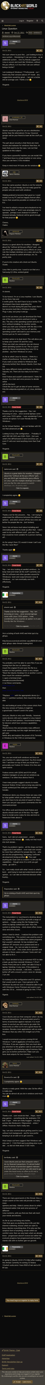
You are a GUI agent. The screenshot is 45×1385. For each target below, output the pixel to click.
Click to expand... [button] (22, 488)
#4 (41, 241)
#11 (40, 659)
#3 (41, 181)
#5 (41, 288)
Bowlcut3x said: (10, 1077)
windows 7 (37, 33)
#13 (40, 833)
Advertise (6, 1358)
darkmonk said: (10, 469)
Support (5, 1365)
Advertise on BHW (22, 100)
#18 (40, 1194)
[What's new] (37, 21)
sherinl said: (8, 607)
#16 (40, 1072)
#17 (40, 1112)
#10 (40, 602)
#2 (41, 126)
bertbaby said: (9, 1157)
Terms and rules (8, 1368)
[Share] (37, 50)
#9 (41, 565)
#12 (40, 753)
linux (30, 33)
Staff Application (8, 1355)
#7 (41, 464)
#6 (41, 407)
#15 (40, 1013)
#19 (40, 1256)
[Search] (42, 21)
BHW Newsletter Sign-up (12, 1362)
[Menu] (2, 21)
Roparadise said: (10, 889)
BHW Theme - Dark (12, 1350)
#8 (41, 511)
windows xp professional (11, 36)
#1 (41, 51)
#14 (40, 913)
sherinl (7, 32)
